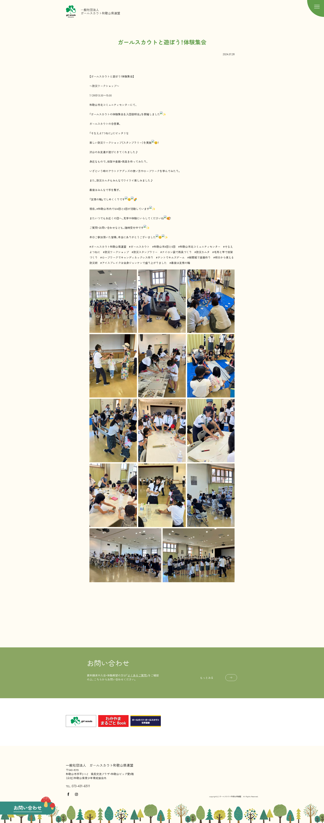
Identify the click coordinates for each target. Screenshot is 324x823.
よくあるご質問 (137, 675)
